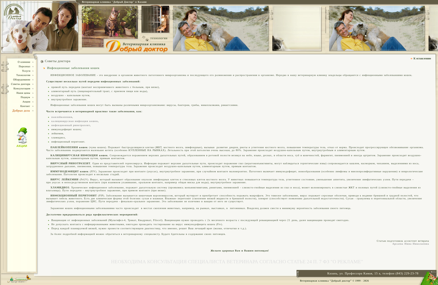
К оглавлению (422, 58)
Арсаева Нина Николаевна (410, 243)
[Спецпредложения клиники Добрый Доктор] (22, 143)
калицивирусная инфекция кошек (74, 121)
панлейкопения (61, 117)
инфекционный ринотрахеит (70, 125)
